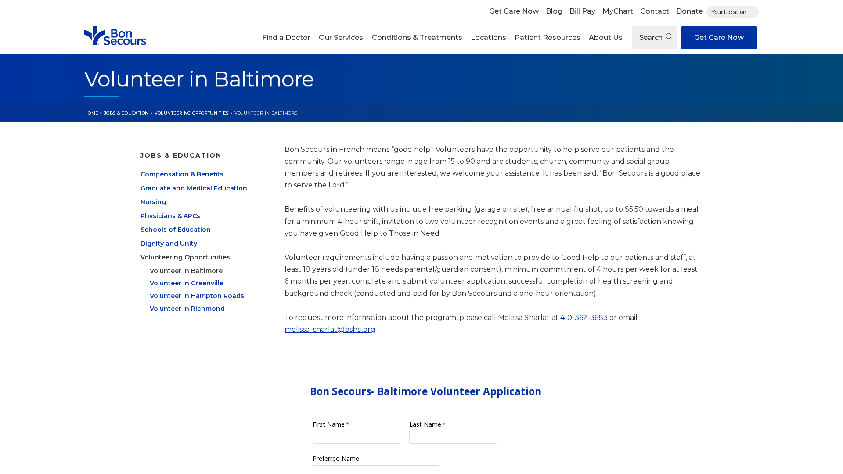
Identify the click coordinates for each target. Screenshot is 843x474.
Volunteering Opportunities (192, 113)
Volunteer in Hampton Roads (197, 296)
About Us (606, 37)
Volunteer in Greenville (186, 283)
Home (91, 113)
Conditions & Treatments (417, 37)
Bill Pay (582, 11)
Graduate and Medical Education (193, 188)
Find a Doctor (286, 37)
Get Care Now (514, 11)
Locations (488, 37)
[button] (286, 37)
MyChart (617, 11)
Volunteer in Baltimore (186, 271)
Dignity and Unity (168, 244)
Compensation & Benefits (181, 174)
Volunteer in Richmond (187, 308)
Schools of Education (175, 229)
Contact (654, 11)
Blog (554, 11)
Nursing (153, 202)
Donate (689, 11)
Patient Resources (547, 37)
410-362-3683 (584, 317)
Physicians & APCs (170, 216)
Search (651, 37)
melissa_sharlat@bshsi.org (330, 329)
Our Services (341, 37)
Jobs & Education (126, 113)
